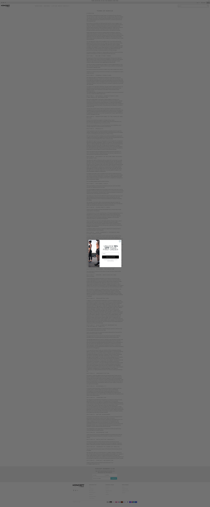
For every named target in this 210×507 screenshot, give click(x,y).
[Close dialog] (120, 241)
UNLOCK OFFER (110, 257)
